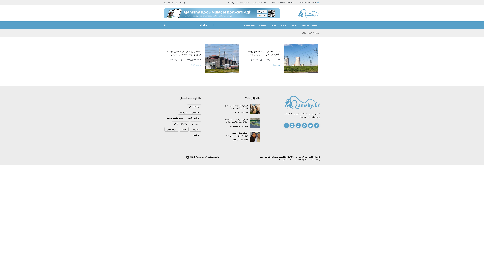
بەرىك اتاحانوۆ (171, 129)
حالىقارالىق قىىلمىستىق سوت (189, 112)
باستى (317, 33)
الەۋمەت (294, 25)
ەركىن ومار (195, 129)
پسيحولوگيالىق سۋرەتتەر (174, 118)
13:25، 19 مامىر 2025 (273, 60)
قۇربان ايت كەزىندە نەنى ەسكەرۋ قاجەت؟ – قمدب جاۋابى (236, 107)
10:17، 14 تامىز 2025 (240, 140)
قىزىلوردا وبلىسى (193, 118)
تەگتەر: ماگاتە (307, 33)
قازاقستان (196, 135)
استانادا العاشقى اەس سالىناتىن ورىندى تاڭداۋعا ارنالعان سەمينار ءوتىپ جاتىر (264, 53)
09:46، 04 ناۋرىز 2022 (193, 60)
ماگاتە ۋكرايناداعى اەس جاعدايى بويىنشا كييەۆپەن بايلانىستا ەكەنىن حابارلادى (184, 53)
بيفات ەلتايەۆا (255, 60)
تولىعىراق (263, 25)
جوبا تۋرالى (203, 25)
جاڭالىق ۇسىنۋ (244, 3)
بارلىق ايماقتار (250, 25)
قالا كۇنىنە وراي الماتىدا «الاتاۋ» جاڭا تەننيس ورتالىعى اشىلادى (236, 120)
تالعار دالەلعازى (175, 60)
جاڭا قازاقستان (194, 107)
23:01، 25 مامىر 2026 (240, 112)
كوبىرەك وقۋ (277, 65)
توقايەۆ (184, 129)
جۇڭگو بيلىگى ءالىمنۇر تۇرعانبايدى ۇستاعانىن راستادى (236, 134)
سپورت (273, 25)
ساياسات (314, 25)
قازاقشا (232, 3)
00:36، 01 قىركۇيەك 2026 (307, 3)
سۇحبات (283, 25)
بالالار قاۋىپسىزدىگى (180, 124)
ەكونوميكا (305, 25)
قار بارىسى (195, 124)
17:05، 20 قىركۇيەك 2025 (239, 126)
